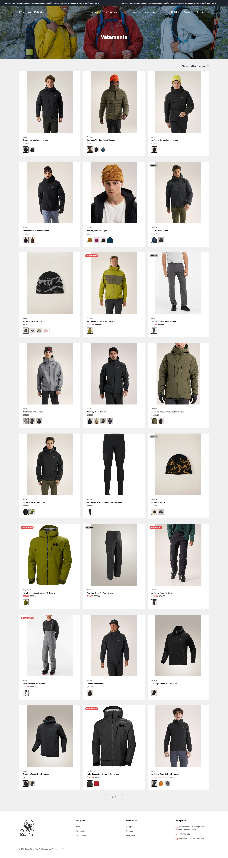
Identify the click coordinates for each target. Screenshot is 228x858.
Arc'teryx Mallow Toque (97, 230)
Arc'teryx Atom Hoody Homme (35, 140)
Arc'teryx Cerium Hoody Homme (164, 140)
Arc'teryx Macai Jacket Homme (36, 230)
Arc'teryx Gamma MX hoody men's (101, 321)
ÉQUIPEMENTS (109, 12)
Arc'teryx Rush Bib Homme (34, 683)
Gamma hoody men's (95, 683)
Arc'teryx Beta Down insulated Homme (167, 412)
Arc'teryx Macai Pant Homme (163, 593)
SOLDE (125, 12)
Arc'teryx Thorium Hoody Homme (101, 140)
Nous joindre (150, 12)
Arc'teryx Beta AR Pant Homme (100, 593)
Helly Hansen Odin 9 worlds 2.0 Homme (103, 774)
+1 (52, 330)
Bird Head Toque (158, 502)
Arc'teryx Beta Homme (96, 412)
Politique (129, 831)
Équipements (81, 835)
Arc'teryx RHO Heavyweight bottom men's (104, 502)
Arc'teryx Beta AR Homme (34, 502)
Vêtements (80, 831)
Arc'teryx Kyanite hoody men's (164, 683)
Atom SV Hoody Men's (160, 230)
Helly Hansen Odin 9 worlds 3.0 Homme (39, 593)
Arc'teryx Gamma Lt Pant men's (164, 321)
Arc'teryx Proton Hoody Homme (36, 774)
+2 (116, 240)
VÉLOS (75, 12)
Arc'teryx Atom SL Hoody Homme (165, 774)
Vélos (78, 826)
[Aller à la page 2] (120, 797)
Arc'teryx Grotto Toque (32, 321)
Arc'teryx (25, 137)
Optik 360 (60, 849)
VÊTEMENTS (90, 12)
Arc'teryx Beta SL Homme (33, 412)
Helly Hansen (27, 590)
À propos (136, 12)
